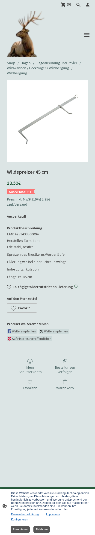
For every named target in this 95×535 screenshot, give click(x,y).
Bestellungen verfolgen (65, 369)
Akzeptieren (20, 529)
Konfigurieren (19, 519)
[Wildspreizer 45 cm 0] (47, 121)
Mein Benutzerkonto (30, 369)
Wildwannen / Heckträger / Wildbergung (38, 68)
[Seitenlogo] (25, 34)
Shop (11, 63)
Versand (21, 204)
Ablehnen (42, 529)
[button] (22, 308)
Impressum (53, 514)
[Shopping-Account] (87, 4)
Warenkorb (65, 388)
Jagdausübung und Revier (57, 63)
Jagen (26, 63)
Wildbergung (17, 73)
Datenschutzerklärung (25, 514)
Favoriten (30, 388)
